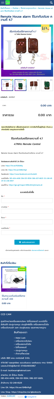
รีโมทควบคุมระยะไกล (28, 8)
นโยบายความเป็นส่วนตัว (38, 250)
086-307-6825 (37, 178)
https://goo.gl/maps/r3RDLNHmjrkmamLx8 (25, 185)
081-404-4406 (14, 178)
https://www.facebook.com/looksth (23, 174)
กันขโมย (15, 8)
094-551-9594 (26, 178)
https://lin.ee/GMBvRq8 (17, 170)
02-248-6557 (9, 181)
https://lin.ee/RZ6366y (14, 165)
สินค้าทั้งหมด (5, 8)
